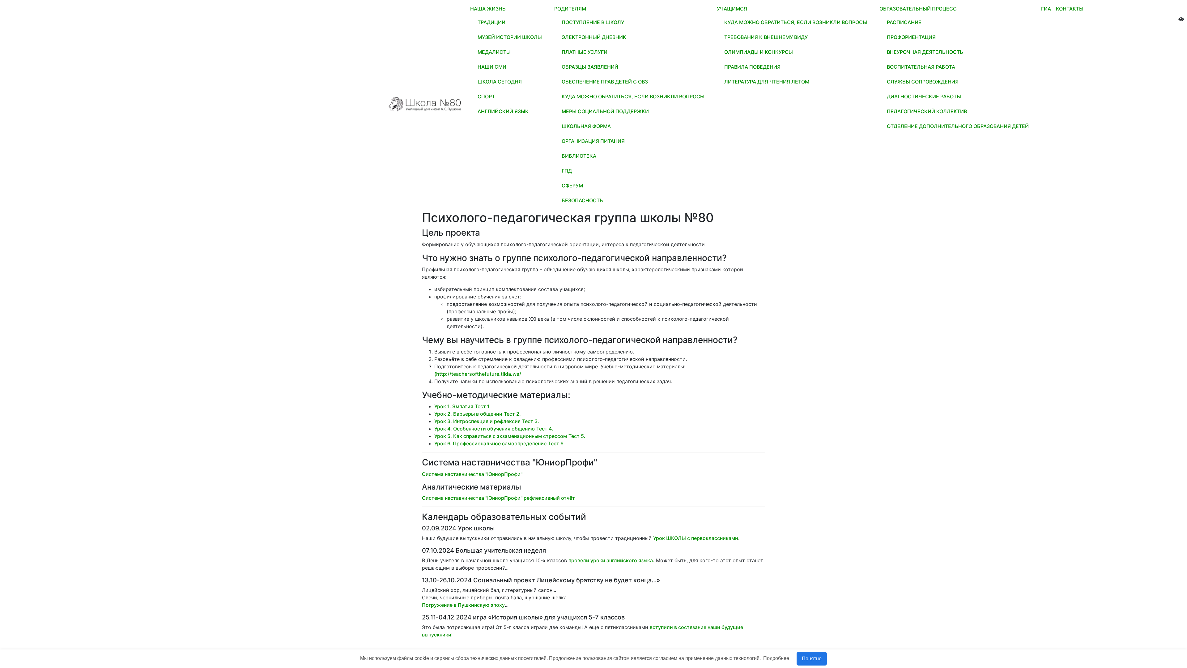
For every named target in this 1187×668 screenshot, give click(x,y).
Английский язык (503, 111)
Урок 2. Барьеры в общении (468, 414)
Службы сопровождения (923, 82)
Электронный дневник (594, 37)
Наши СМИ (492, 67)
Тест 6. (556, 443)
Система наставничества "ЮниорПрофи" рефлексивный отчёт (498, 498)
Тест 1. (483, 406)
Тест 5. (576, 436)
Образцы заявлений (590, 67)
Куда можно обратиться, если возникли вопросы (633, 96)
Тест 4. (544, 429)
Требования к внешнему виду (766, 37)
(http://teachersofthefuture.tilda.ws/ (477, 374)
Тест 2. (512, 414)
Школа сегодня (500, 82)
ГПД (567, 171)
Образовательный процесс (918, 9)
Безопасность (582, 200)
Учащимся (732, 9)
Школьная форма (586, 126)
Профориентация (911, 37)
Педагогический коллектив (927, 111)
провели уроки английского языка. (611, 560)
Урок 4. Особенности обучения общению (484, 429)
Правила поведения (752, 67)
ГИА (1046, 9)
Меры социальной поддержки (605, 111)
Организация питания (593, 141)
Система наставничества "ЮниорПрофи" (472, 474)
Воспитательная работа (921, 67)
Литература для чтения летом (766, 82)
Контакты (1069, 9)
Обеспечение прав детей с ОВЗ (605, 82)
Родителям (570, 9)
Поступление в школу (593, 22)
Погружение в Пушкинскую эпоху (463, 605)
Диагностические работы (924, 96)
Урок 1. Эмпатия (453, 406)
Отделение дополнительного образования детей (958, 126)
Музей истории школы (510, 37)
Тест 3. (530, 421)
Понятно (812, 658)
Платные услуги (584, 52)
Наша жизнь (488, 9)
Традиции (491, 22)
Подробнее (776, 658)
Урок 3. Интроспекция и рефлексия (477, 421)
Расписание (904, 22)
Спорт (486, 96)
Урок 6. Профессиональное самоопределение (490, 443)
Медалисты (494, 52)
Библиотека (579, 156)
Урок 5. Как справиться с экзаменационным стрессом (500, 436)
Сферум (572, 185)
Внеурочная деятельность (925, 52)
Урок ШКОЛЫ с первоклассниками (695, 538)
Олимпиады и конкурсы (758, 52)
